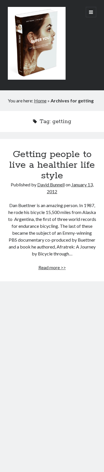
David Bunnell (51, 184)
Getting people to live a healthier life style (52, 165)
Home (40, 100)
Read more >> (52, 267)
